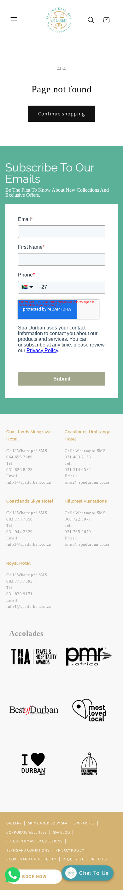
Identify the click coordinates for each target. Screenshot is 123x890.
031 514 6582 (78, 469)
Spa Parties (84, 823)
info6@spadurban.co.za (87, 544)
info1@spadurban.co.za (28, 482)
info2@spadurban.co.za (87, 482)
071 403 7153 (78, 457)
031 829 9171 (19, 593)
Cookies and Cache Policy (31, 859)
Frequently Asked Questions (34, 841)
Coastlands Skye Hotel (30, 501)
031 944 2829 (19, 531)
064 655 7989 (19, 457)
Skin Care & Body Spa (48, 823)
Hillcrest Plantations (86, 501)
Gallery (14, 823)
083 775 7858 (19, 519)
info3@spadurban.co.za (28, 544)
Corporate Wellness (27, 832)
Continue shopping (61, 113)
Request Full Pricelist (85, 859)
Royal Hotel (18, 563)
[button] (13, 20)
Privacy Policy (70, 850)
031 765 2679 (78, 531)
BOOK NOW (34, 876)
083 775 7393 (19, 581)
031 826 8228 (19, 469)
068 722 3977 (78, 519)
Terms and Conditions (28, 850)
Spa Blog (62, 832)
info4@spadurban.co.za (28, 606)
